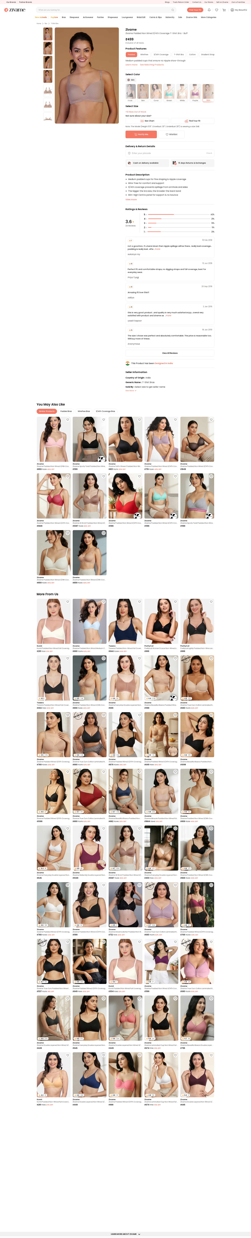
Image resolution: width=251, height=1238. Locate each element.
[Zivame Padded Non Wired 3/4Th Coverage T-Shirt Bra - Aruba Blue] (161, 496)
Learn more (131, 64)
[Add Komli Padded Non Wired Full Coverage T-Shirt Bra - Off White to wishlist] (68, 602)
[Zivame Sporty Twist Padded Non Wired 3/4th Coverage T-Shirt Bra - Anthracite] (89, 439)
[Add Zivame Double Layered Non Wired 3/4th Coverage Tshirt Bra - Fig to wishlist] (211, 1055)
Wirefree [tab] (144, 54)
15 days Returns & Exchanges (192, 163)
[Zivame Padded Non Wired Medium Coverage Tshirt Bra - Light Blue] (89, 621)
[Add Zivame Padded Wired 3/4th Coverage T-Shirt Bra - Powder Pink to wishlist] (139, 1112)
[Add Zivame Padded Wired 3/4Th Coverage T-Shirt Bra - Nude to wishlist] (68, 715)
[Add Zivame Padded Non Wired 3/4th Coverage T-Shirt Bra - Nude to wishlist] (104, 533)
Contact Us (196, 2)
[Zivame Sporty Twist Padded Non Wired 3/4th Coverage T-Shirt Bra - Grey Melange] (197, 496)
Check (209, 153)
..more (156, 249)
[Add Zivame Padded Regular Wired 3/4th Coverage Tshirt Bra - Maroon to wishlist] (175, 1225)
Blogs (167, 2)
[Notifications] (209, 10)
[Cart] (224, 10)
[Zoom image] (87, 75)
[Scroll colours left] (128, 93)
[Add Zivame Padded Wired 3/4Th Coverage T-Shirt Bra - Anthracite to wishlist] (139, 715)
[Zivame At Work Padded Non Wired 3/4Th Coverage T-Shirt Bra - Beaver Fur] (89, 496)
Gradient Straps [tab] (208, 54)
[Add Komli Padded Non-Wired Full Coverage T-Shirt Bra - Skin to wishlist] (68, 1055)
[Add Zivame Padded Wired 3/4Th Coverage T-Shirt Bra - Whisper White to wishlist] (68, 885)
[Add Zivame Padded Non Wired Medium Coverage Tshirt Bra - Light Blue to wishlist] (104, 602)
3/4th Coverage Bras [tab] (105, 411)
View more (131, 199)
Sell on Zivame (222, 2)
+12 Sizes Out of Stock (136, 112)
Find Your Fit (194, 121)
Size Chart (149, 121)
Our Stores (208, 2)
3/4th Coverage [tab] (161, 54)
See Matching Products (152, 64)
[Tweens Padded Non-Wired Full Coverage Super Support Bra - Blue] (125, 621)
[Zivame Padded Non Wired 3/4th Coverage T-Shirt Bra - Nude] (89, 552)
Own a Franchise (238, 2)
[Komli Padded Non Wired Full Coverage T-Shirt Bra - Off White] (54, 621)
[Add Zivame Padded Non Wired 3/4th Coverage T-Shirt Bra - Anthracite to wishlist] (211, 828)
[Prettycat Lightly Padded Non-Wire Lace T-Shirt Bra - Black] (197, 621)
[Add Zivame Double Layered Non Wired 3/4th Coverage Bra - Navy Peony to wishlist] (104, 1055)
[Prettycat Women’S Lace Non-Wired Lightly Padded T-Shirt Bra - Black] (161, 621)
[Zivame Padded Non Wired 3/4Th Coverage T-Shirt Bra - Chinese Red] (125, 496)
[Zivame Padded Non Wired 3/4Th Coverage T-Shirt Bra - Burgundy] (54, 496)
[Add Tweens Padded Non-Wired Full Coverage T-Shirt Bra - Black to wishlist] (175, 1112)
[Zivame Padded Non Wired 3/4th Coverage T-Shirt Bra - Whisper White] (54, 552)
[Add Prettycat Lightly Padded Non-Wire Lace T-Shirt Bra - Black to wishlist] (211, 602)
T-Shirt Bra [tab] (179, 54)
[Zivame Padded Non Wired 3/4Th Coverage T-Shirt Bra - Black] (197, 439)
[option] (47, 34)
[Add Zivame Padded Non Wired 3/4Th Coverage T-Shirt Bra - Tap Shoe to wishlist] (104, 885)
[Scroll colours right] (211, 93)
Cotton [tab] (192, 54)
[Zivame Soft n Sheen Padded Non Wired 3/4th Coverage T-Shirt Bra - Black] (125, 439)
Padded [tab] (131, 54)
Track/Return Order (181, 2)
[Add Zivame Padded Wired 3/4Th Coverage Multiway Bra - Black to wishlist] (104, 942)
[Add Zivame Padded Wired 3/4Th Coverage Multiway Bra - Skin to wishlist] (175, 715)
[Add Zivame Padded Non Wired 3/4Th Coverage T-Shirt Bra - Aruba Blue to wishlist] (175, 476)
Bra (46, 23)
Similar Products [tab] (47, 411)
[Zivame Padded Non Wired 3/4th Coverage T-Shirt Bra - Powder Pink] (54, 439)
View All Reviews (170, 353)
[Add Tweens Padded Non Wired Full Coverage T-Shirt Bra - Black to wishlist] (68, 658)
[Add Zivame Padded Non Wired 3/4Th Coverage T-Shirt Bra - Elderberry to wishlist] (175, 420)
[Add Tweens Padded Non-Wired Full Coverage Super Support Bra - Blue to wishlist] (139, 602)
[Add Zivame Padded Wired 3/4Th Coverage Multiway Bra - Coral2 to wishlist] (139, 1055)
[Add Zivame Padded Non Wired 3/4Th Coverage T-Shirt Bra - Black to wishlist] (211, 420)
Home (39, 23)
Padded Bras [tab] (66, 411)
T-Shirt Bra (54, 23)
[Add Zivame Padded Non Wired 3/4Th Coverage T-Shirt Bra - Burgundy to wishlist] (68, 476)
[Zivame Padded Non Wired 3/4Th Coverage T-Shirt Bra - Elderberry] (161, 439)
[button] (172, 10)
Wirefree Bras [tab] (84, 411)
